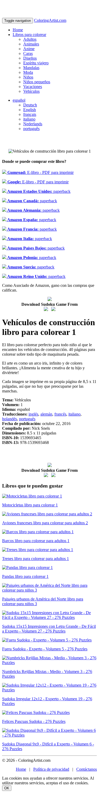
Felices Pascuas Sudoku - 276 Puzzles (33, 721)
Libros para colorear (29, 34)
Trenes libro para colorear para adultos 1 (35, 558)
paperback (38, 191)
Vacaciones (32, 86)
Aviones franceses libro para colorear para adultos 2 (45, 523)
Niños (28, 77)
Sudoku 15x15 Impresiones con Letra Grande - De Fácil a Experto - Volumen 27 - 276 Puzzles (49, 628)
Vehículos (31, 91)
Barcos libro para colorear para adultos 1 (35, 540)
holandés (9, 419)
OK (6, 788)
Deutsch (30, 105)
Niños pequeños (36, 82)
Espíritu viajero (36, 63)
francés (60, 414)
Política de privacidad (51, 769)
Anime (29, 48)
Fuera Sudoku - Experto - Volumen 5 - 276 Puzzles (44, 649)
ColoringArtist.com (50, 20)
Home (18, 30)
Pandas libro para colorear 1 (25, 576)
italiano (29, 119)
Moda (28, 72)
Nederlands (32, 124)
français (29, 114)
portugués (27, 419)
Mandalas (31, 67)
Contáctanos (86, 769)
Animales (31, 44)
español (19, 100)
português (31, 128)
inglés (33, 414)
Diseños (30, 58)
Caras (28, 53)
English (29, 109)
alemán (46, 414)
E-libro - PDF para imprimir (40, 172)
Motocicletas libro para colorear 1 (30, 505)
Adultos (29, 39)
